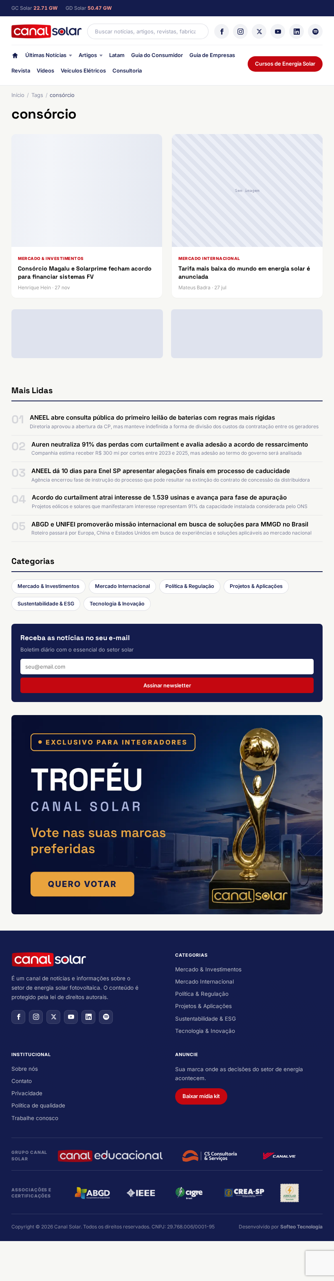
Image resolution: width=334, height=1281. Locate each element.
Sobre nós (24, 1068)
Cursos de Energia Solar (285, 63)
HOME (15, 57)
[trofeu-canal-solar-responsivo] (167, 814)
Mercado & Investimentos (48, 586)
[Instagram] (240, 31)
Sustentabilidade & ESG (46, 604)
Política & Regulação (189, 586)
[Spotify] (315, 31)
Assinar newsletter (167, 685)
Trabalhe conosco (34, 1118)
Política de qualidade (38, 1105)
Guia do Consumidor (157, 55)
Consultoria (127, 70)
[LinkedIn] (296, 31)
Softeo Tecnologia (301, 1227)
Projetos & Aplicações (256, 586)
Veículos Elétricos (83, 70)
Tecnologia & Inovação (117, 604)
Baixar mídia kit (201, 1096)
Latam (117, 55)
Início (17, 95)
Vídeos (45, 70)
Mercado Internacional (122, 586)
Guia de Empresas (212, 55)
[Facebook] (221, 31)
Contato (21, 1081)
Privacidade (26, 1093)
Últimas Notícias (45, 55)
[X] (259, 31)
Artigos (88, 55)
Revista (20, 70)
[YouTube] (277, 31)
